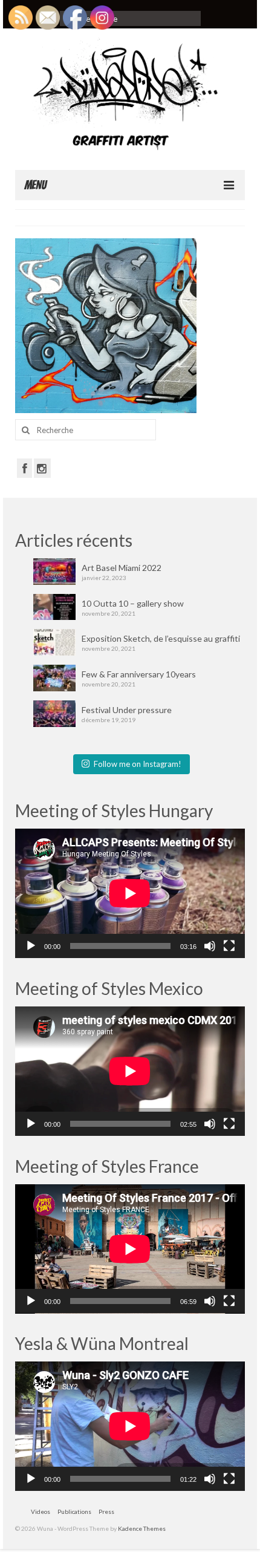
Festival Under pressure (127, 710)
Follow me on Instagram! (137, 764)
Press (106, 1511)
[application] (130, 893)
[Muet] (210, 946)
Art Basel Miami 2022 (121, 567)
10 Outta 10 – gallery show (133, 603)
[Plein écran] (229, 946)
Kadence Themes (142, 1528)
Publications (74, 1511)
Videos (40, 1511)
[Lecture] (31, 946)
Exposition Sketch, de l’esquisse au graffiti (161, 638)
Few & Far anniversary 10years (139, 674)
